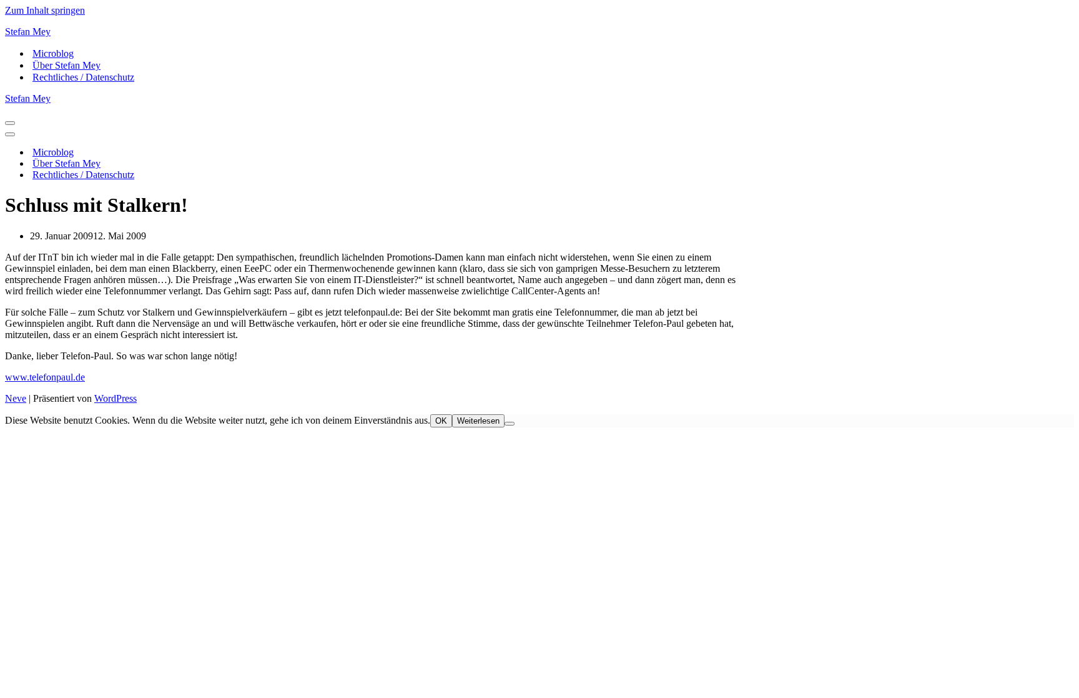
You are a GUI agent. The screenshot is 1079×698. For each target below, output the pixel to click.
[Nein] (510, 424)
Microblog (53, 53)
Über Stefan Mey (66, 65)
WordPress (115, 398)
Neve (15, 398)
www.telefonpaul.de (45, 377)
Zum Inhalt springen (45, 10)
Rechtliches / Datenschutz (83, 77)
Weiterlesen (478, 421)
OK (441, 421)
